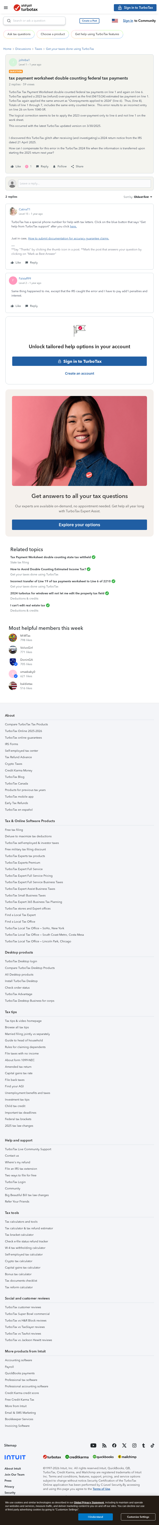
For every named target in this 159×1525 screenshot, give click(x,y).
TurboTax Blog (14, 777)
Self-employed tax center (21, 751)
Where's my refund (17, 1162)
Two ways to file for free (20, 1175)
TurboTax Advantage (18, 994)
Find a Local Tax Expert (20, 915)
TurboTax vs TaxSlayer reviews (25, 1327)
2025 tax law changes (19, 1126)
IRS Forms (11, 744)
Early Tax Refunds (16, 803)
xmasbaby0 (27, 672)
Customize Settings (138, 1516)
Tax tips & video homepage (23, 1021)
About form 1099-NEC (20, 1060)
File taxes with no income (22, 1053)
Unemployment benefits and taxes (27, 1093)
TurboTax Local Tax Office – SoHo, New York (34, 928)
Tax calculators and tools (21, 1221)
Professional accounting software (26, 1386)
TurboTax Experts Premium (22, 862)
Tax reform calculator (19, 1287)
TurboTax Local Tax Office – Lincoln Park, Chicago (38, 941)
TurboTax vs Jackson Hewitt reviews (28, 1340)
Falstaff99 (25, 278)
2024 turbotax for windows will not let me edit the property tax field (57, 593)
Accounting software (18, 1360)
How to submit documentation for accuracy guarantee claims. (68, 238)
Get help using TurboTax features (97, 34)
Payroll (9, 1367)
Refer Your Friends (17, 1201)
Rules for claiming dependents (25, 1047)
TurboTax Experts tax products (25, 856)
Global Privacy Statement (89, 1502)
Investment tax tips (17, 1099)
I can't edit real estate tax (27, 605)
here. (73, 226)
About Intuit (13, 1468)
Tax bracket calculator (19, 1235)
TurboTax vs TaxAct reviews (23, 1333)
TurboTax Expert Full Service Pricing (29, 876)
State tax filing (19, 562)
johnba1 (24, 60)
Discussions (23, 49)
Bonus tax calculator (18, 1274)
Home (7, 49)
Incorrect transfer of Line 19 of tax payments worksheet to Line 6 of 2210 (60, 581)
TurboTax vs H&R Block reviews (25, 1320)
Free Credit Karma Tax (19, 1399)
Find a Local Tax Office (20, 921)
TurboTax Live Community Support (28, 1149)
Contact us (12, 1155)
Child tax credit (15, 1106)
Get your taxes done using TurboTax (70, 49)
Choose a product (53, 34)
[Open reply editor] (79, 183)
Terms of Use (101, 1489)
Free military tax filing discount (25, 849)
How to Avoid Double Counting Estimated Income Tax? (48, 569)
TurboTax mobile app (19, 796)
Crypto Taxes (13, 764)
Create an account (79, 373)
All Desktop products (19, 974)
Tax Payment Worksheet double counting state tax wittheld (50, 557)
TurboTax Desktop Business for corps (29, 1001)
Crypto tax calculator (18, 1261)
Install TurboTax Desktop (21, 981)
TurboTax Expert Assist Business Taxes (30, 889)
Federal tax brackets (18, 1119)
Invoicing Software (17, 1426)
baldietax (26, 684)
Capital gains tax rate (19, 1073)
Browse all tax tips (17, 1027)
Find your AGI (14, 1086)
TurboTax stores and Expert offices (28, 908)
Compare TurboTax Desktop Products (30, 968)
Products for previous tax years (25, 790)
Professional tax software (21, 1380)
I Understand (95, 1516)
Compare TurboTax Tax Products (26, 724)
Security (10, 1492)
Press (8, 1480)
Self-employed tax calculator (24, 1254)
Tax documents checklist (21, 1280)
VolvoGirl (26, 648)
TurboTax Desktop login (21, 961)
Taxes (38, 49)
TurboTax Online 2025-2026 (23, 731)
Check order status (17, 987)
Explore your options (79, 524)
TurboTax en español (19, 810)
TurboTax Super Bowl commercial (27, 1314)
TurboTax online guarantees (23, 737)
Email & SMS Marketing (20, 1413)
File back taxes (14, 1080)
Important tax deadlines (20, 1112)
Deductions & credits (24, 598)
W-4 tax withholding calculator (25, 1248)
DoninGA (26, 660)
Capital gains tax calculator (22, 1267)
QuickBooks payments (20, 1373)
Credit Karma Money (18, 770)
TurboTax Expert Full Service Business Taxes (34, 882)
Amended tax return (18, 1067)
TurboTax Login (15, 1182)
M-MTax (25, 635)
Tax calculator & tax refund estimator (29, 1228)
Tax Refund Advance (18, 757)
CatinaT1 (24, 209)
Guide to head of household (24, 1040)
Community (12, 1188)
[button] (89, 20)
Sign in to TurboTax (82, 361)
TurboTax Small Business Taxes (25, 895)
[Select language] (115, 21)
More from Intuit (15, 1406)
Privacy (9, 1486)
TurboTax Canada (16, 783)
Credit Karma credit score (22, 1393)
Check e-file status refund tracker (26, 1241)
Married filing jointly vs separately (27, 1034)
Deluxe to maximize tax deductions (28, 836)
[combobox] (34, 21)
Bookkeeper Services (19, 1419)
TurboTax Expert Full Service (24, 869)
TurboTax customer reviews (23, 1307)
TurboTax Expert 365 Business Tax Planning (33, 902)
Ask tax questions (18, 34)
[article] (79, 236)
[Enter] (7, 21)
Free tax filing (14, 830)
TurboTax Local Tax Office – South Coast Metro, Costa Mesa (44, 935)
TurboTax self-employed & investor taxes (32, 843)
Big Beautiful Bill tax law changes (27, 1195)
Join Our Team (14, 1474)
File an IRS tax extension (21, 1169)
